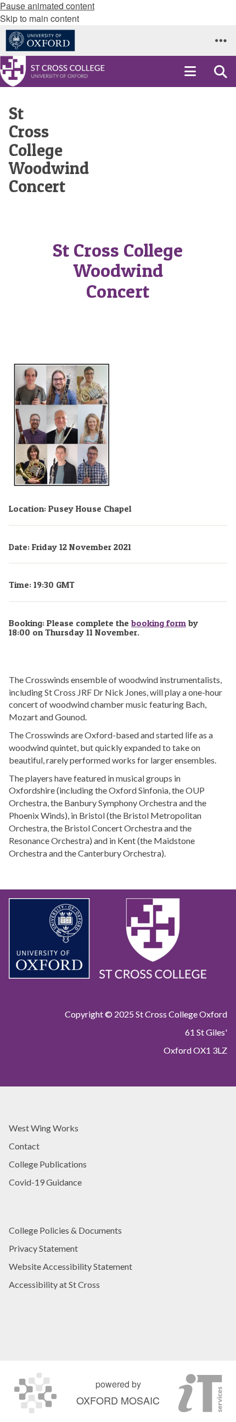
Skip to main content (39, 18)
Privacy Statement (43, 1248)
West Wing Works (43, 1128)
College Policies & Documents (65, 1230)
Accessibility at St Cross (54, 1284)
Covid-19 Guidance (45, 1182)
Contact (24, 1146)
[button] (220, 40)
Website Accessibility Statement (70, 1266)
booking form (158, 622)
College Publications (48, 1164)
